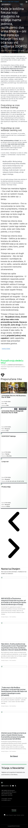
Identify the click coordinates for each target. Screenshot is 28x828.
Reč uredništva (6, 4)
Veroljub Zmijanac (5, 616)
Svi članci (14, 756)
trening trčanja (6, 348)
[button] (26, 1)
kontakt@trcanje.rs (6, 800)
